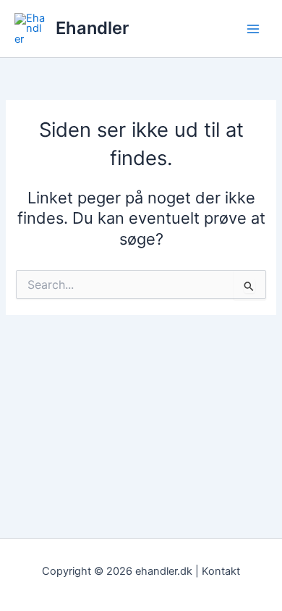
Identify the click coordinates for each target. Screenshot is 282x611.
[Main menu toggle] (253, 28)
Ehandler (92, 27)
